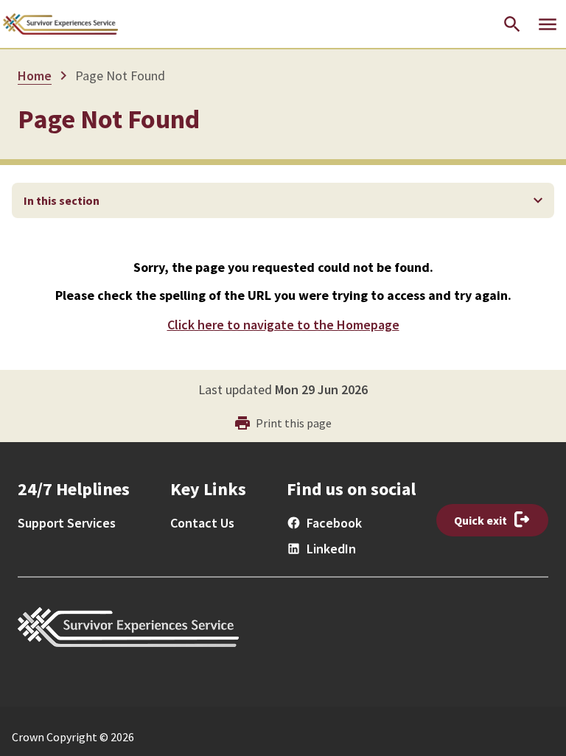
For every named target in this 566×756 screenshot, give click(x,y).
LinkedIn (331, 548)
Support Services (67, 522)
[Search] (512, 24)
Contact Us (202, 522)
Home (35, 75)
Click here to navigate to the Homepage (283, 324)
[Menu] (547, 24)
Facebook (334, 522)
